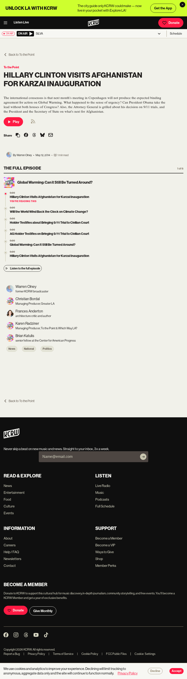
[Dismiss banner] (182, 4)
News (11, 348)
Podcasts (102, 499)
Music (99, 492)
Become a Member (108, 538)
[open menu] (7, 23)
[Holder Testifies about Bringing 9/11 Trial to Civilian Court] (5, 219)
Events (9, 513)
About (8, 538)
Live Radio (102, 486)
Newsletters (12, 559)
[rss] (33, 123)
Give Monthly (42, 611)
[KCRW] (11, 437)
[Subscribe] (143, 457)
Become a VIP (105, 545)
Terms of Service (61, 654)
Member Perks (105, 566)
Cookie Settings (145, 654)
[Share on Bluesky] (42, 135)
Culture (9, 506)
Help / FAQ (11, 552)
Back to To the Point (21, 54)
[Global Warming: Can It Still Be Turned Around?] (5, 241)
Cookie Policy (87, 654)
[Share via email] (50, 135)
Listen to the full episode (25, 268)
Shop (99, 559)
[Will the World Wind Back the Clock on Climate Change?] (5, 208)
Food (7, 499)
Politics (47, 348)
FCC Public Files (114, 654)
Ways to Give (104, 552)
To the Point (11, 67)
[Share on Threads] (34, 135)
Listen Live (21, 22)
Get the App (163, 8)
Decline (155, 671)
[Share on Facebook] (26, 135)
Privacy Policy (34, 654)
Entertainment (14, 492)
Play (16, 122)
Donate (174, 23)
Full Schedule (104, 506)
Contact (10, 566)
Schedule (176, 33)
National (29, 348)
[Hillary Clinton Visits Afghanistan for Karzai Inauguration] (5, 252)
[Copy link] (18, 135)
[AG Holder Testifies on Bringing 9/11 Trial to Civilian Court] (5, 230)
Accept (176, 671)
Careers (10, 545)
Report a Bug (12, 654)
